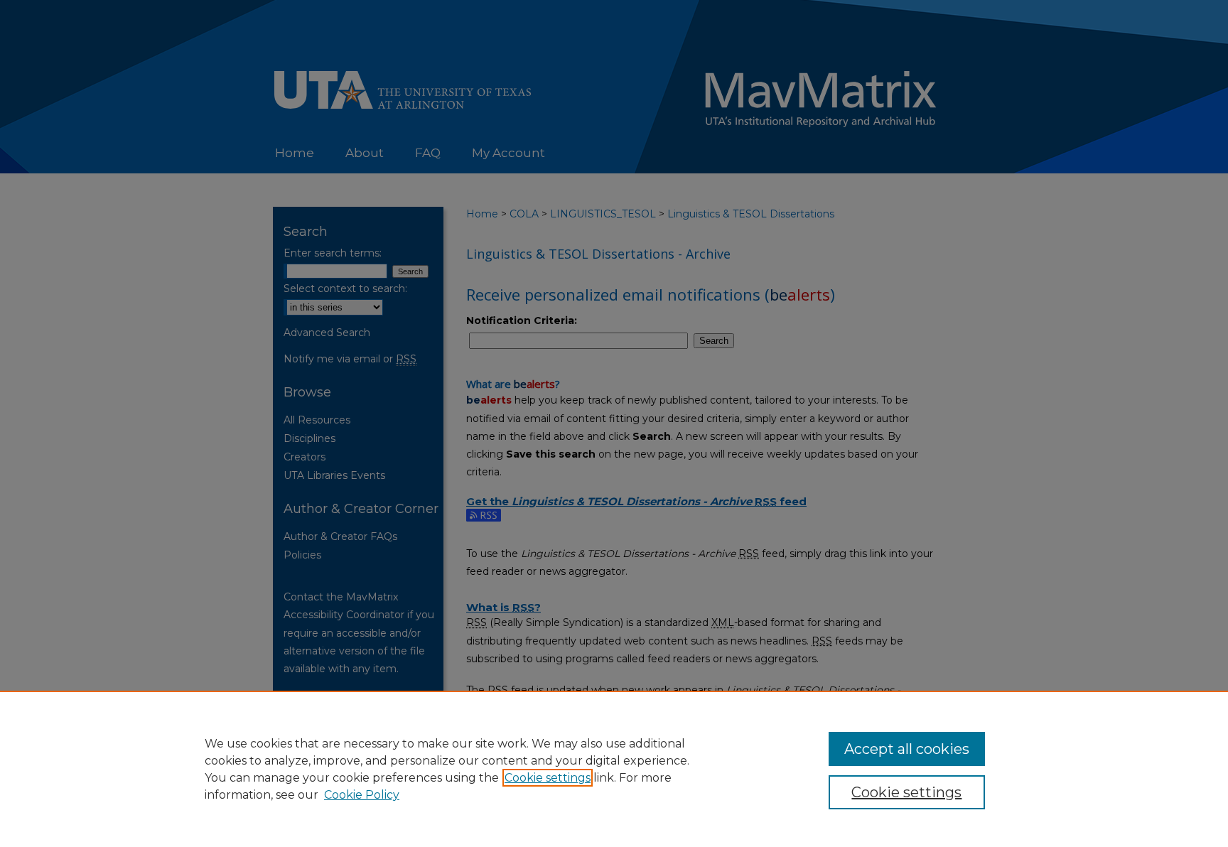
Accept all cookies (906, 748)
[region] (614, 769)
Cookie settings (548, 777)
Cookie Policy (361, 795)
